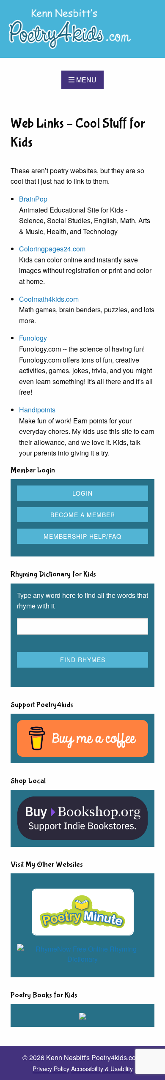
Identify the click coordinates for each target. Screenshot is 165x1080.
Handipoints (37, 410)
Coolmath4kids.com (49, 299)
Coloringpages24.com (52, 249)
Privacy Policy (51, 1068)
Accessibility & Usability (102, 1068)
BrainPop (33, 199)
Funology (33, 338)
